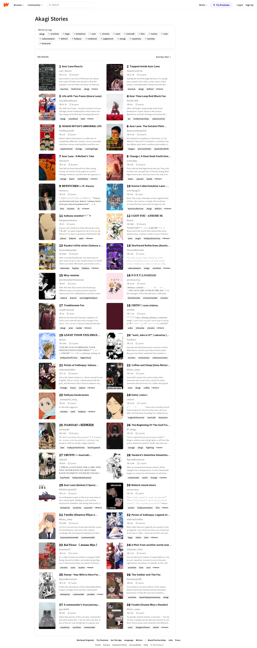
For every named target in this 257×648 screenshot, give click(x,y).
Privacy (106, 645)
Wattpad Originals (85, 640)
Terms (98, 645)
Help (146, 645)
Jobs (170, 640)
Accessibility (135, 645)
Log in (240, 4)
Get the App (116, 640)
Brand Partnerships (157, 640)
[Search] (50, 5)
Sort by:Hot (162, 56)
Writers (139, 640)
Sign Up (249, 4)
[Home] (6, 5)
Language (128, 640)
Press (177, 640)
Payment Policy (119, 645)
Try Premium (223, 4)
